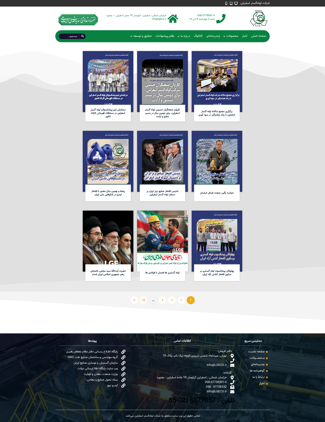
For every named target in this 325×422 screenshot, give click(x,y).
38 (143, 300)
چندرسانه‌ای (213, 36)
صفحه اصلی (258, 36)
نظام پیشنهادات (165, 36)
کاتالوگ (198, 36)
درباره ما (185, 36)
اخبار (244, 36)
